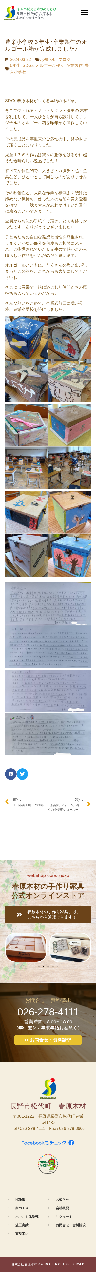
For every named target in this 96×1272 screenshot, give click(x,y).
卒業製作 (74, 65)
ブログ (64, 59)
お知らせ (48, 59)
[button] (84, 13)
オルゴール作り (50, 65)
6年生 (15, 65)
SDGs (28, 65)
